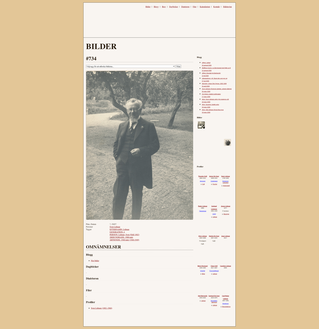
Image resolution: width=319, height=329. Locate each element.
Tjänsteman (202, 211)
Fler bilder (95, 260)
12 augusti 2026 (206, 70)
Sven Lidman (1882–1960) (101, 308)
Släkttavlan (227, 6)
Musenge (226, 214)
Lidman (215, 217)
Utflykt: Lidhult (206, 62)
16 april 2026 (206, 86)
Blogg (156, 6)
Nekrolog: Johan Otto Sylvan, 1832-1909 (214, 83)
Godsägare (214, 181)
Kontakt (216, 6)
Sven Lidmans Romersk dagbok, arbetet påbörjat (217, 89)
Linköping (225, 182)
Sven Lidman (115, 226)
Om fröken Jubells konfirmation (211, 94)
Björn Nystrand (203, 266)
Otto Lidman (203, 236)
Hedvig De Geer (214, 236)
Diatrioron (185, 6)
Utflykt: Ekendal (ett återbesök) (211, 73)
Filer (194, 6)
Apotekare (225, 303)
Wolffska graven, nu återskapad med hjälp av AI (216, 68)
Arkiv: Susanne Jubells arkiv (210, 104)
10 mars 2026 (206, 102)
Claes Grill (214, 266)
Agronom (202, 181)
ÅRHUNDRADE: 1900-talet (121, 237)
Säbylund (214, 302)
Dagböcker (173, 6)
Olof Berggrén (202, 296)
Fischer (215, 184)
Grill (203, 184)
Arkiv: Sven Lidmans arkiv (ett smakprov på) (215, 99)
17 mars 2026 (206, 96)
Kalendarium (205, 6)
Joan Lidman (225, 236)
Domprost (225, 181)
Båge (203, 274)
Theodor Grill (202, 176)
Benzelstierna (226, 306)
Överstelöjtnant (214, 271)
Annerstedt (226, 185)
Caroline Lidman (225, 266)
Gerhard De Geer (214, 296)
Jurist (214, 214)
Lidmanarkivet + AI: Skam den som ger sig (214, 78)
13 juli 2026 (205, 75)
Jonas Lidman (225, 206)
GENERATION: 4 (117, 232)
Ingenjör (202, 271)
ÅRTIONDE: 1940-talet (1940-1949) (124, 239)
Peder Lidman (202, 206)
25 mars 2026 (206, 91)
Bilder (148, 6)
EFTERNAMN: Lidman (119, 229)
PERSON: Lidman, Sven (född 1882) (124, 234)
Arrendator (214, 300)
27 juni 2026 (205, 81)
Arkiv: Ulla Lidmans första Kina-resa (213, 109)
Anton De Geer (214, 176)
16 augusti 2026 (206, 65)
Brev (164, 6)
